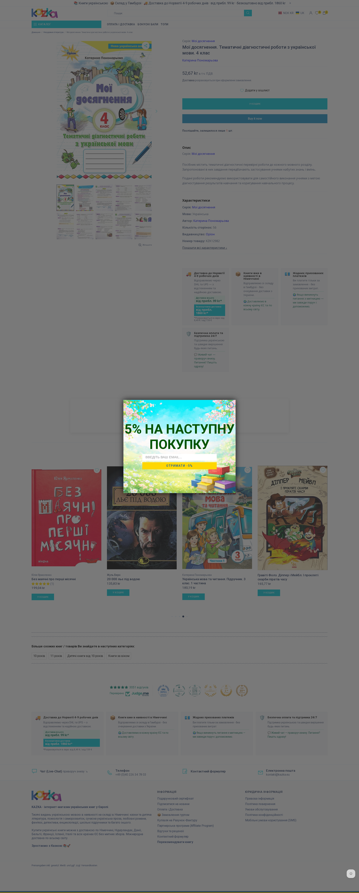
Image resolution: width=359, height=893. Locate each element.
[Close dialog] (230, 405)
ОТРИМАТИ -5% (179, 465)
